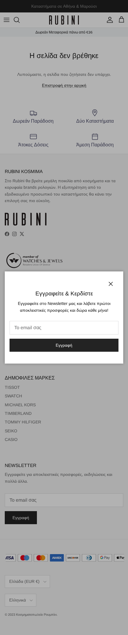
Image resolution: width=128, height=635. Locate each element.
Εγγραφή (64, 345)
